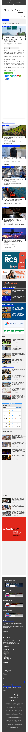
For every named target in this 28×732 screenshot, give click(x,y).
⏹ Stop (17, 47)
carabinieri (14, 682)
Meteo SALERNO (12, 403)
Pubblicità (5, 631)
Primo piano (8, 26)
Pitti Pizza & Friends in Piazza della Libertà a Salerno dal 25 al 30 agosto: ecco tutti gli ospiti (18, 457)
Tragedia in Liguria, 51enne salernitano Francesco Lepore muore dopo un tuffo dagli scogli (14, 199)
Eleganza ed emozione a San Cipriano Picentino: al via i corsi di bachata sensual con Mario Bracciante (19, 436)
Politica (4, 668)
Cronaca (8, 22)
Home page (8, 2)
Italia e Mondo (6, 676)
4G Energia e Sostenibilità (9, 287)
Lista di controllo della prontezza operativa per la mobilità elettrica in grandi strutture (19, 377)
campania (9, 682)
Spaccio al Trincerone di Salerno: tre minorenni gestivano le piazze (13, 138)
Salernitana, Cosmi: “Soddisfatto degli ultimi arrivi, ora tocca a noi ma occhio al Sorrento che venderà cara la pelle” (14, 159)
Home (4, 22)
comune (19, 682)
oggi (22, 684)
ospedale (5, 687)
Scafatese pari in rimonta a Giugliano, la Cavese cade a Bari (18, 360)
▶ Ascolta (7, 47)
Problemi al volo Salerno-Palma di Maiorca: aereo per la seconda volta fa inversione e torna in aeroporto (14, 241)
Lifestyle (4, 496)
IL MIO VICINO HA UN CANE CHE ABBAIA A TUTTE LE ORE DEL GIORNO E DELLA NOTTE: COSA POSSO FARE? (18, 314)
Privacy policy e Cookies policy (16, 2)
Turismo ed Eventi (7, 432)
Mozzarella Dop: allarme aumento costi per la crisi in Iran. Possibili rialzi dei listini (18, 389)
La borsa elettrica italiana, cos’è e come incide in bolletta (18, 297)
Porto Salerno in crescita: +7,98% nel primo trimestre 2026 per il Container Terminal (18, 383)
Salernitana (12, 145)
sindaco (4, 690)
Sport (15, 145)
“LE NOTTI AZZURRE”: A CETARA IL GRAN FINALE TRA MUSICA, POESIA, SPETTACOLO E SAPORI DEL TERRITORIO (18, 450)
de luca (4, 684)
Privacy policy (6, 634)
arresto (4, 682)
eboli (8, 684)
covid (23, 682)
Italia (11, 684)
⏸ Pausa (12, 47)
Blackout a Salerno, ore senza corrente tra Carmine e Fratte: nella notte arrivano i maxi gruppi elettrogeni (13, 220)
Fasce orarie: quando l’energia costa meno (18, 290)
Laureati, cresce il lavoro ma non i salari (19, 370)
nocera (18, 684)
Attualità (3, 167)
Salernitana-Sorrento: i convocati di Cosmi (19, 340)
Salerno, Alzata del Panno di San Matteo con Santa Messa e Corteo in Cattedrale (19, 443)
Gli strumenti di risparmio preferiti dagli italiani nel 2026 (18, 505)
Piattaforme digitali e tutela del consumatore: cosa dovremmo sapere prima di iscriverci (18, 500)
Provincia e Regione (7, 670)
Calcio (3, 145)
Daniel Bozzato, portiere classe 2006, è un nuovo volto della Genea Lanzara (19, 354)
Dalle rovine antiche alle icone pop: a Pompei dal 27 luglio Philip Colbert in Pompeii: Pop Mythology (18, 512)
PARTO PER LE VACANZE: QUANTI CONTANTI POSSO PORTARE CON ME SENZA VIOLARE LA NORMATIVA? (18, 308)
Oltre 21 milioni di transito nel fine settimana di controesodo (13, 179)
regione (9, 687)
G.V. (14, 223)
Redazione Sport (18, 43)
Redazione (15, 140)
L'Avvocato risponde (7, 304)
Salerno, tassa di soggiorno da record (11, 643)
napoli (14, 684)
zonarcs (7, 125)
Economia (4, 366)
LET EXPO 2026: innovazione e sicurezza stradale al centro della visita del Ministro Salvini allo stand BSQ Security (19, 396)
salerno (8, 44)
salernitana (14, 687)
